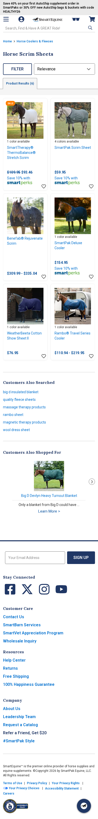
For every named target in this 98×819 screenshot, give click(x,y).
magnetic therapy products (24, 422)
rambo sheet (13, 415)
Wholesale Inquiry (19, 641)
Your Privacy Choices (23, 788)
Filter (17, 69)
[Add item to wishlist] (43, 186)
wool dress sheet (16, 430)
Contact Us (13, 616)
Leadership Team (19, 716)
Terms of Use (12, 783)
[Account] (21, 19)
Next (92, 481)
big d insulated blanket (20, 392)
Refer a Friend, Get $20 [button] (24, 732)
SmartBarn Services (22, 625)
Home (7, 41)
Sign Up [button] (81, 557)
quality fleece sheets (19, 400)
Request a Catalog (20, 724)
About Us (11, 708)
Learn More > (49, 511)
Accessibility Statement (62, 788)
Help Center (14, 660)
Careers (8, 793)
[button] (90, 27)
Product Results (20, 83)
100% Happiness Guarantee (29, 684)
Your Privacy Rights (66, 783)
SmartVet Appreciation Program (33, 633)
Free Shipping (16, 676)
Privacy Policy (37, 783)
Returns (10, 668)
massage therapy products (24, 407)
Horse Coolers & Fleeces (35, 41)
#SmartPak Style (19, 741)
